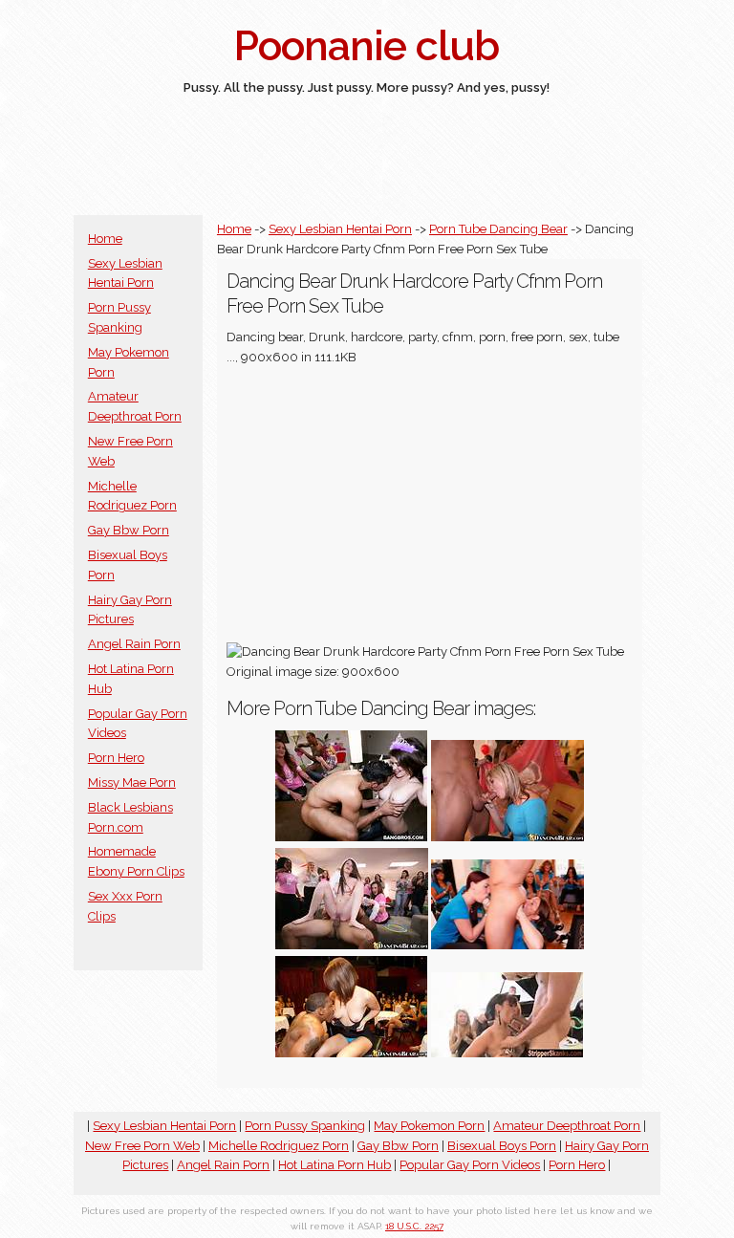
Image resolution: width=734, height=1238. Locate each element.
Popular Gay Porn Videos (469, 1165)
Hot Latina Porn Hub (334, 1165)
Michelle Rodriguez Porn (278, 1146)
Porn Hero (116, 757)
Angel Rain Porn (134, 644)
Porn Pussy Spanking (305, 1126)
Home (105, 238)
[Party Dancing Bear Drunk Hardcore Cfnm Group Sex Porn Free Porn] (351, 837)
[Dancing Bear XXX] (507, 945)
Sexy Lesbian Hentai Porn (340, 229)
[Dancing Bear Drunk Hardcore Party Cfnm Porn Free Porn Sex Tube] (351, 1053)
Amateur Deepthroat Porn (566, 1126)
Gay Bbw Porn (128, 530)
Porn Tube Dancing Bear (498, 229)
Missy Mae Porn (132, 782)
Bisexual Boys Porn (501, 1146)
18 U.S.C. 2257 (414, 1226)
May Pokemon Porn (429, 1126)
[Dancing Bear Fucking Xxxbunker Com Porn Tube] (507, 1053)
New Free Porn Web (142, 1146)
